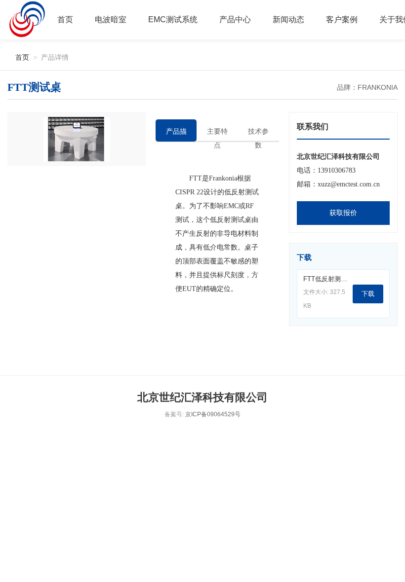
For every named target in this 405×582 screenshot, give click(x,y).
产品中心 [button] (235, 19)
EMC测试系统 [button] (173, 19)
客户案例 (342, 19)
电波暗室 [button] (110, 19)
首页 (65, 19)
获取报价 (343, 213)
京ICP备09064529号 (213, 414)
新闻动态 (288, 19)
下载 (368, 293)
